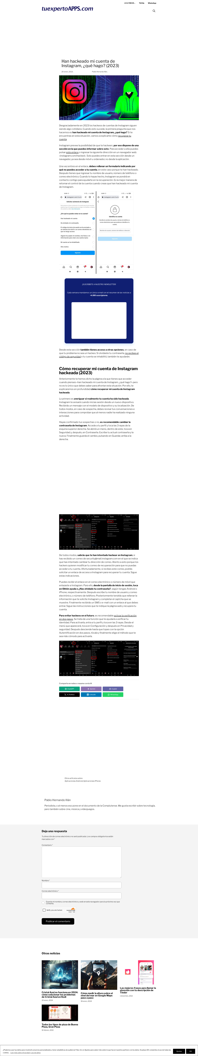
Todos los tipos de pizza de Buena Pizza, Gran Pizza (60, 1025)
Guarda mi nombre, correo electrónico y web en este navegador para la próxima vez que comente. (83, 903)
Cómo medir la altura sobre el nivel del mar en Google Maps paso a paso (97, 995)
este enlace (72, 152)
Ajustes (179, 1051)
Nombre (46, 880)
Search (154, 11)
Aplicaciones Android (74, 781)
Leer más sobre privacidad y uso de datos (25, 1053)
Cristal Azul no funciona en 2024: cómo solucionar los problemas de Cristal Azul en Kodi (60, 994)
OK (190, 1051)
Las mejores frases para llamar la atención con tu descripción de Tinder (138, 990)
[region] (99, 1050)
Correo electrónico (50, 891)
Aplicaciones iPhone (92, 781)
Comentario (47, 845)
